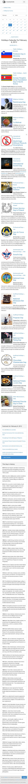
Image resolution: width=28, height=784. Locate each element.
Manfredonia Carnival (7, 446)
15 (11, 27)
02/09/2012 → (14, 45)
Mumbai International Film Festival (10, 433)
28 (7, 33)
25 (21, 30)
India (3, 434)
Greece (16, 449)
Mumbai (21, 433)
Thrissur (23, 441)
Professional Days (18, 182)
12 (25, 24)
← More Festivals (6, 457)
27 (3, 33)
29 (11, 33)
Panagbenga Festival (7, 437)
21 (7, 30)
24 (18, 30)
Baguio (15, 437)
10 (18, 24)
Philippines (19, 437)
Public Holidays (17, 49)
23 (14, 30)
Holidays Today (7, 7)
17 (18, 27)
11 (21, 24)
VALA (3, 429)
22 (11, 30)
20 (3, 30)
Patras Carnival (5, 449)
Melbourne (8, 429)
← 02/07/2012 (14, 37)
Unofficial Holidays (18, 294)
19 (25, 27)
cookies (5, 777)
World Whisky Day (19, 173)
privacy (17, 779)
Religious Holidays (18, 99)
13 (3, 27)
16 (14, 27)
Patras (12, 449)
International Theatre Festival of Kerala (11, 441)
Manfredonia (17, 446)
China (12, 454)
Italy (21, 446)
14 (7, 27)
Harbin (8, 454)
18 (21, 27)
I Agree (24, 777)
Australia (13, 429)
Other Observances (18, 396)
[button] (24, 2)
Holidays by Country (8, 10)
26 (25, 30)
